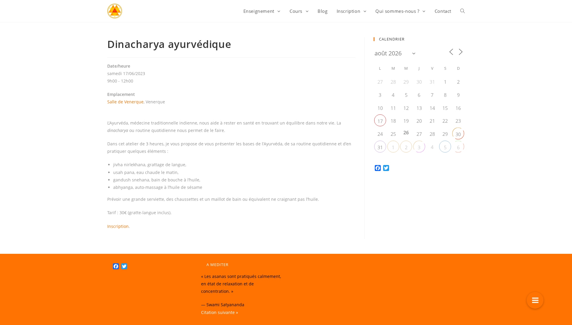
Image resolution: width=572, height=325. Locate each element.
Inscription (118, 226)
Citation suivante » (219, 312)
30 (458, 134)
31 (380, 147)
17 (380, 121)
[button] (535, 300)
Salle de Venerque (125, 102)
